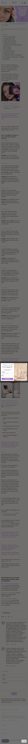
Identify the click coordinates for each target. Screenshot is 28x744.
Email (2, 375)
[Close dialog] (26, 364)
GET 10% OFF (7, 379)
